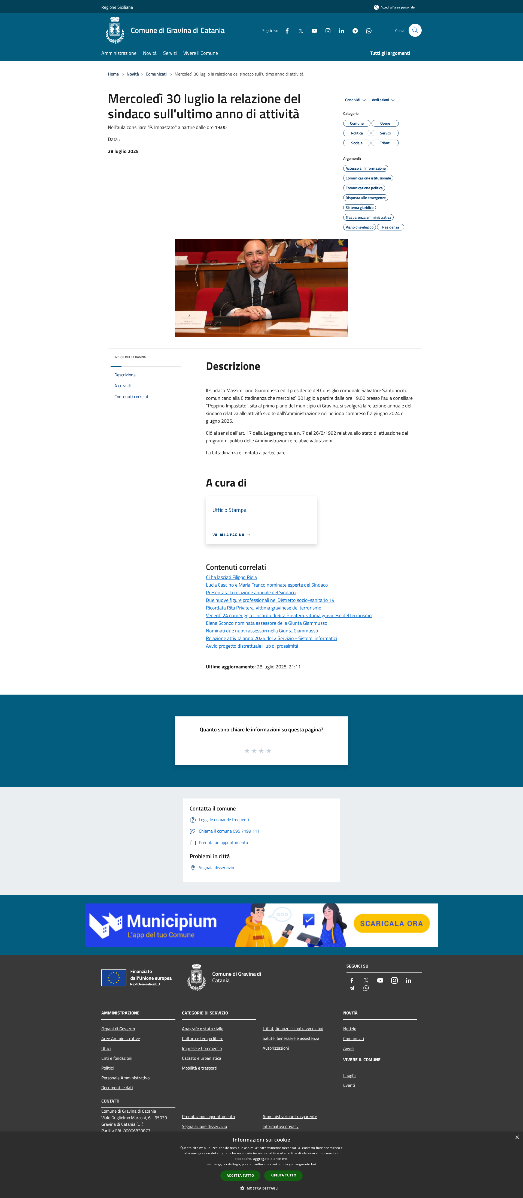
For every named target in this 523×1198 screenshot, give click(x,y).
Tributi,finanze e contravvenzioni (293, 1028)
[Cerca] (415, 30)
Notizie (349, 1028)
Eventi (349, 1085)
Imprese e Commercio (202, 1048)
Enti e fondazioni (116, 1058)
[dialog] (261, 1165)
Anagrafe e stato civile (202, 1028)
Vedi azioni (381, 100)
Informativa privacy (281, 1126)
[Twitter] (298, 30)
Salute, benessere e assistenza (291, 1038)
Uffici (106, 1048)
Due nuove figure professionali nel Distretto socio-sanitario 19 (270, 600)
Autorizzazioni (276, 1048)
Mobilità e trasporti (199, 1068)
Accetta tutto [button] (240, 1175)
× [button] (517, 1138)
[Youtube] (312, 30)
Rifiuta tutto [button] (283, 1175)
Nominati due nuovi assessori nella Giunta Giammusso (262, 630)
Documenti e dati (117, 1087)
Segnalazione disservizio (204, 1126)
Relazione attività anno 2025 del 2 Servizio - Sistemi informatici (271, 638)
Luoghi (349, 1075)
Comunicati (156, 74)
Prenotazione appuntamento (208, 1116)
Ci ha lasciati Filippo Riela (231, 577)
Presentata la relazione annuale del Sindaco (251, 592)
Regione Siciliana (117, 7)
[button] (261, 1188)
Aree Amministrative (120, 1038)
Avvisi (348, 1048)
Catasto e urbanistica (201, 1058)
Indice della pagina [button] (130, 357)
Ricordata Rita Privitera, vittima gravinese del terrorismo (263, 607)
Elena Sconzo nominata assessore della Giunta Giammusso (266, 623)
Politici (107, 1068)
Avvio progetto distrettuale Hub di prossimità (252, 646)
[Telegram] (353, 30)
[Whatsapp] (366, 30)
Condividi (353, 100)
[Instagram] (325, 30)
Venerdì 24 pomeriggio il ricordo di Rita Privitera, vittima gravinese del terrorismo (289, 615)
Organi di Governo (118, 1028)
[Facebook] (284, 30)
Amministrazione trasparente (290, 1116)
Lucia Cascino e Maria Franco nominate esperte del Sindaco (267, 585)
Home (113, 74)
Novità (133, 74)
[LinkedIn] (339, 30)
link (314, 1164)
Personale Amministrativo (125, 1077)
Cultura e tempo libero (202, 1038)
